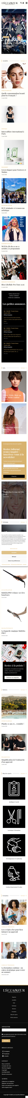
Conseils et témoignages (7, 927)
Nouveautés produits (7, 628)
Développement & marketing (14, 858)
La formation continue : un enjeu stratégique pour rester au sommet (13, 970)
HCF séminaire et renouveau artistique (12, 209)
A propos (24, 564)
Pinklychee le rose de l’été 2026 (13, 493)
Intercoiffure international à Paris (12, 132)
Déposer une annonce (8, 1083)
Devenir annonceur (7, 1074)
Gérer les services (13, 548)
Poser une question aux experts (10, 1085)
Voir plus (6, 323)
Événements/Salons (6, 243)
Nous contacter (6, 1064)
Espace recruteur (14, 293)
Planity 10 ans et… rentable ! (12, 724)
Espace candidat (14, 295)
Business (14, 1008)
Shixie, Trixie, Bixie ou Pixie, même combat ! (12, 396)
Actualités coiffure (6, 205)
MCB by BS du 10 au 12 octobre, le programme (10, 247)
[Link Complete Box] (14, 31)
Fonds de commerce (14, 297)
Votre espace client (7, 1087)
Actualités (14, 1000)
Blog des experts (14, 1014)
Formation (14, 1011)
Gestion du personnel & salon (14, 887)
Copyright (4, 1070)
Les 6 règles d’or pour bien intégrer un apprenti (12, 930)
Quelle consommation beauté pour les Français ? (13, 94)
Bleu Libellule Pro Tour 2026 (12, 284)
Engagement (4, 167)
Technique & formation (14, 830)
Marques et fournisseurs (8, 282)
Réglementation (5, 757)
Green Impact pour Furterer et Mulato (13, 171)
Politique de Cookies (6, 564)
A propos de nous (6, 1066)
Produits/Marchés (6, 90)
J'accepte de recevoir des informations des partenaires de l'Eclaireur (12, 470)
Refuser (14, 556)
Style (4, 392)
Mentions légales (6, 1068)
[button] (26, 3)
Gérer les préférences (14, 560)
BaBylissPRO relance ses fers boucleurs (13, 593)
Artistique (4, 128)
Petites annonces (14, 1017)
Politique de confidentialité (16, 564)
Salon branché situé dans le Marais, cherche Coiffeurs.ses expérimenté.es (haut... (13, 319)
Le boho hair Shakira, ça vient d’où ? (12, 428)
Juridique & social (14, 802)
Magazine (14, 997)
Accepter (14, 552)
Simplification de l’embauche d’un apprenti (13, 761)
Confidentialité (6, 1072)
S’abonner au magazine (8, 1081)
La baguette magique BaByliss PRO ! (13, 632)
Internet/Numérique (6, 721)
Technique (14, 1005)
